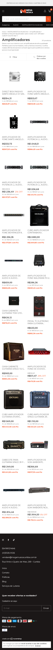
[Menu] (3, 11)
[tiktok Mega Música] (14, 540)
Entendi (38, 646)
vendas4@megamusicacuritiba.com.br (19, 557)
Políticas (6, 577)
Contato (5, 573)
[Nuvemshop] (12, 639)
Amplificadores (35, 32)
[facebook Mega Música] (8, 540)
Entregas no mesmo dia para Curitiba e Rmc (26, 3)
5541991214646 (8, 548)
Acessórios (6, 25)
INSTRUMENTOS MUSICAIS (32, 25)
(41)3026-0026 (8, 553)
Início (4, 32)
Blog (4, 581)
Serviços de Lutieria (11, 586)
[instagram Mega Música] (3, 540)
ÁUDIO (16, 25)
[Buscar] (48, 19)
